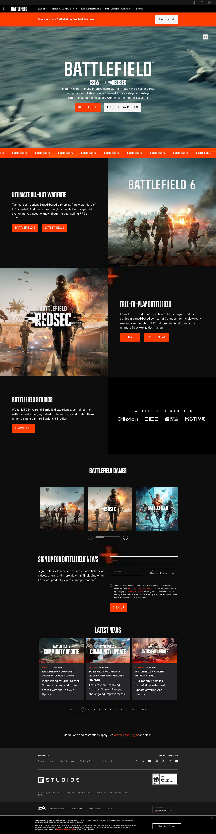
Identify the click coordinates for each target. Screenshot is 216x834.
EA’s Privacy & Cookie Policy (140, 589)
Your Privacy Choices (166, 826)
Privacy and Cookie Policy (65, 829)
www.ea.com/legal (126, 735)
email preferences (135, 592)
